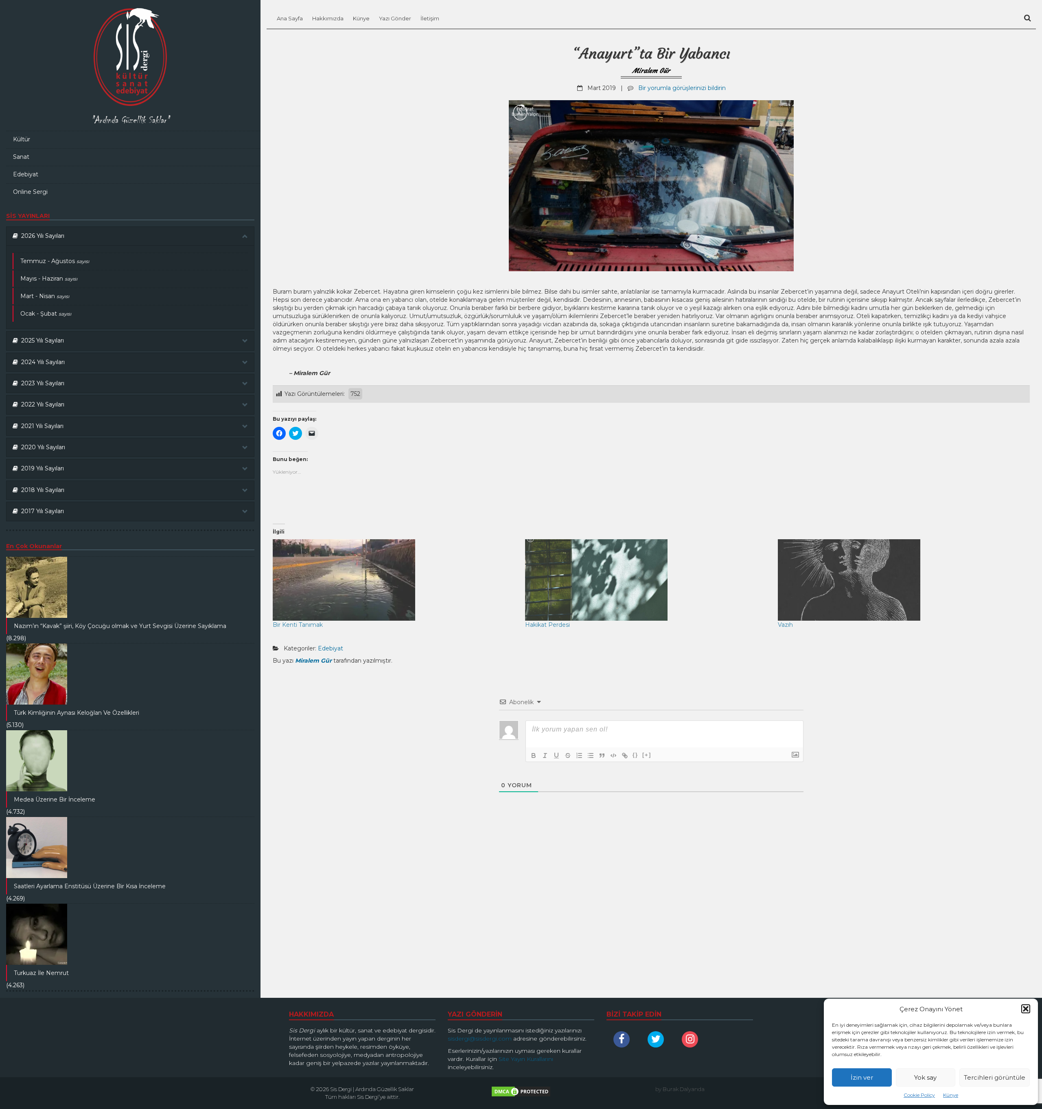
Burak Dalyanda (684, 1089)
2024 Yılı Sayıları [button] (41, 362)
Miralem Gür (651, 70)
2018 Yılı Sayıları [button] (41, 490)
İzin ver (862, 1077)
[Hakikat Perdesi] (647, 580)
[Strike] (568, 755)
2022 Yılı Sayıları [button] (41, 404)
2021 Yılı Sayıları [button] (40, 426)
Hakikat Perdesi (547, 624)
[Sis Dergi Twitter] (658, 1039)
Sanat (21, 156)
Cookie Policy (919, 1095)
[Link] (624, 755)
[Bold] (533, 755)
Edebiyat (25, 174)
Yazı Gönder (395, 18)
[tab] (130, 236)
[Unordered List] (590, 755)
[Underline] (556, 755)
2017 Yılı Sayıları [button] (41, 511)
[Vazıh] (900, 580)
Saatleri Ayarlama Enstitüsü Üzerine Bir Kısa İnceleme (90, 886)
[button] (1026, 1009)
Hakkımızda (328, 18)
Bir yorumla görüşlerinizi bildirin (682, 88)
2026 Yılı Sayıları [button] (41, 235)
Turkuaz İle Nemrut (41, 973)
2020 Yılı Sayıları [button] (41, 447)
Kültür (21, 139)
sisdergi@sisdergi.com (480, 1038)
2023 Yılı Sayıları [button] (41, 383)
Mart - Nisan (44, 296)
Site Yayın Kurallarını (526, 1059)
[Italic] (545, 755)
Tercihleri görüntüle (994, 1077)
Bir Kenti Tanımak (298, 624)
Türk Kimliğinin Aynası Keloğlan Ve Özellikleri (76, 712)
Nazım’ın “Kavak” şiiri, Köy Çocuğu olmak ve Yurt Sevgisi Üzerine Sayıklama (120, 626)
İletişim (429, 18)
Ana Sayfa (290, 18)
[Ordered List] (579, 755)
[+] (646, 755)
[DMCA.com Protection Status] (521, 1093)
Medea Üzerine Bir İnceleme (54, 799)
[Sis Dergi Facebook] (623, 1039)
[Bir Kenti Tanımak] (395, 580)
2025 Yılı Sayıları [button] (41, 340)
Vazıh (785, 624)
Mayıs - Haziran (48, 278)
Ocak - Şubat (45, 313)
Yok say (925, 1077)
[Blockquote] (602, 755)
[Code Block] (613, 755)
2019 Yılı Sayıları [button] (41, 468)
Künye (950, 1095)
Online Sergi (30, 191)
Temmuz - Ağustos (54, 261)
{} (635, 755)
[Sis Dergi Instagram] (692, 1039)
